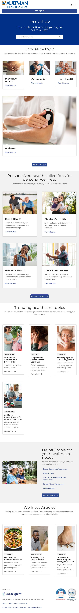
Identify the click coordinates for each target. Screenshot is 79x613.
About (4, 603)
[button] (75, 5)
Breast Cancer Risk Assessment (55, 469)
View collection (10, 232)
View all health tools (50, 495)
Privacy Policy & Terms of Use (18, 603)
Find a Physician (39, 11)
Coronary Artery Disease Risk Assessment (54, 478)
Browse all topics (39, 164)
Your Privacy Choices (35, 607)
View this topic (10, 85)
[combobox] (39, 37)
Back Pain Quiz (49, 488)
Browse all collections (39, 296)
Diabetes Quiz (48, 473)
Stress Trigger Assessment (53, 484)
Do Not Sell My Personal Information (14, 607)
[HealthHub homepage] (15, 4)
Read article (13, 349)
